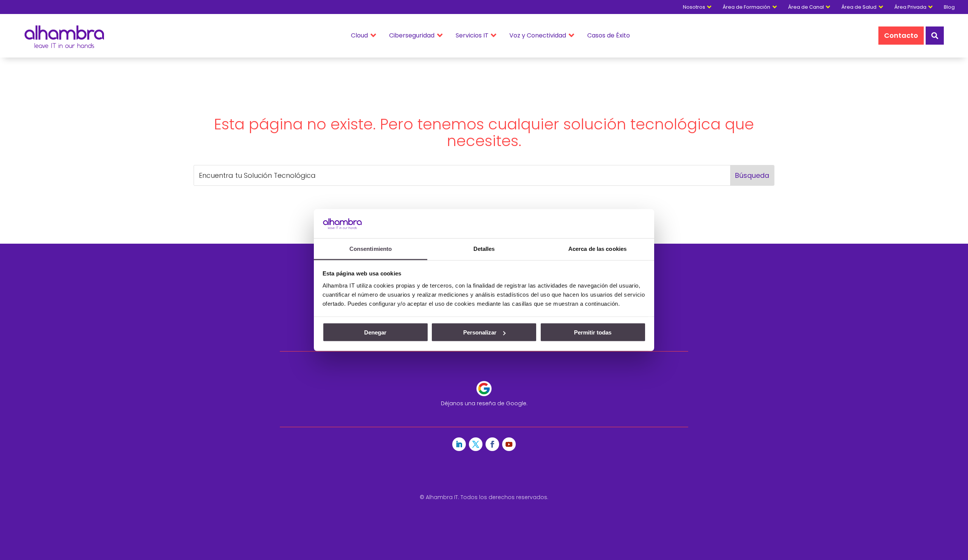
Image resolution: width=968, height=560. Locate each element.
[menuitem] (953, 7)
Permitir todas (592, 332)
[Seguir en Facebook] (492, 444)
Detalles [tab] (484, 248)
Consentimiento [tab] (370, 248)
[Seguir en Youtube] (509, 444)
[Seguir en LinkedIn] (459, 444)
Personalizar (479, 332)
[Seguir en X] (475, 444)
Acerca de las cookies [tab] (597, 248)
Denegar (375, 332)
